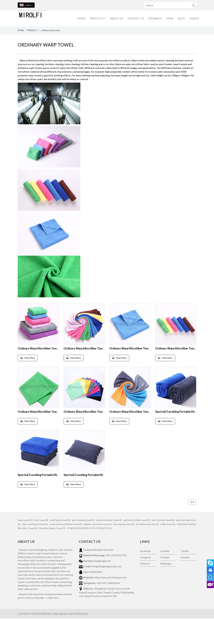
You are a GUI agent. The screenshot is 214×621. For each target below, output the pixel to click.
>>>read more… (51, 597)
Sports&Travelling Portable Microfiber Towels (47, 475)
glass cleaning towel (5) (83, 520)
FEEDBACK (155, 18)
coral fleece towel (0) (60, 520)
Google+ (185, 557)
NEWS (169, 18)
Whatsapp (165, 563)
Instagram (145, 557)
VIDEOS (194, 18)
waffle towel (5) (167, 524)
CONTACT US (136, 18)
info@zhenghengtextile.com (106, 566)
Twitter (185, 550)
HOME (81, 18)
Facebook (145, 550)
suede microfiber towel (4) (109, 520)
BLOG (181, 18)
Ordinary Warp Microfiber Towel (38, 348)
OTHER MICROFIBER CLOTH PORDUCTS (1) (89, 528)
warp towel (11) (25, 520)
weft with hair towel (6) (162, 520)
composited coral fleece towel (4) (65, 524)
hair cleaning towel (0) (123, 524)
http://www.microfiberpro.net (110, 577)
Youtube (164, 557)
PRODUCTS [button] (97, 18)
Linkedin (164, 550)
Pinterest (145, 563)
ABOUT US (116, 18)
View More (29, 357)
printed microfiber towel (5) (136, 520)
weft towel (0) (41, 520)
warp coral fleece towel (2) (35, 524)
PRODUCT (32, 30)
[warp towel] (38, 324)
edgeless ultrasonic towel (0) (97, 524)
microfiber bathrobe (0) (147, 524)
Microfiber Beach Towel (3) (52, 528)
